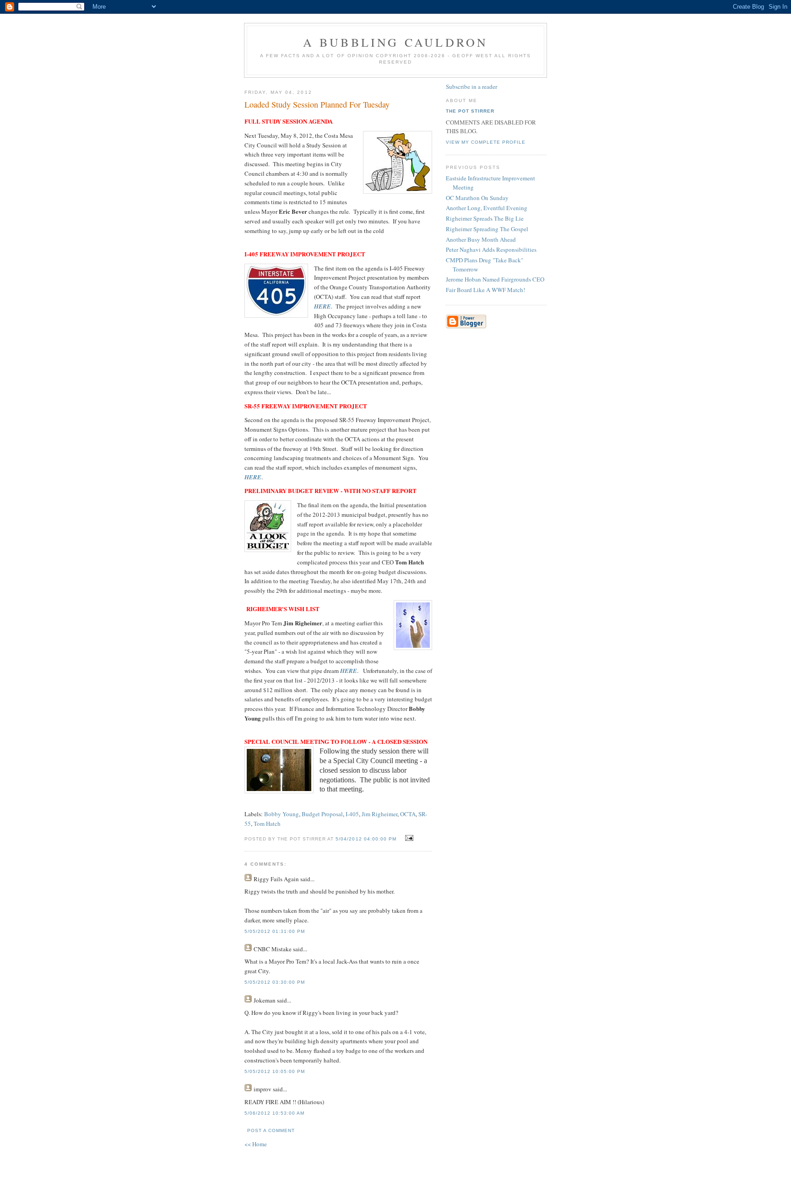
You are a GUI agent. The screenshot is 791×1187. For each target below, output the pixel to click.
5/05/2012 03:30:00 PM (274, 982)
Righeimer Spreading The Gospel (487, 229)
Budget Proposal (322, 814)
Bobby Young (281, 814)
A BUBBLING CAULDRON (395, 42)
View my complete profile (486, 142)
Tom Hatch (267, 823)
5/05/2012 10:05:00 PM (274, 1071)
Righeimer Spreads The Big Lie (485, 218)
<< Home (255, 1144)
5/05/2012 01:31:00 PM (274, 931)
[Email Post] (408, 838)
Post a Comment (271, 1130)
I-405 (352, 814)
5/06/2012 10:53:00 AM (274, 1113)
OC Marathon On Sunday (477, 198)
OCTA (408, 814)
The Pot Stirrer (470, 111)
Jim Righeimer (379, 814)
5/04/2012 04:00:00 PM (366, 838)
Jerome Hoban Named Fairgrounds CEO (495, 279)
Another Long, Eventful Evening (486, 208)
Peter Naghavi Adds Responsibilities (491, 249)
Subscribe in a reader (471, 86)
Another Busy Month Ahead (481, 239)
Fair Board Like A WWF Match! (485, 290)
